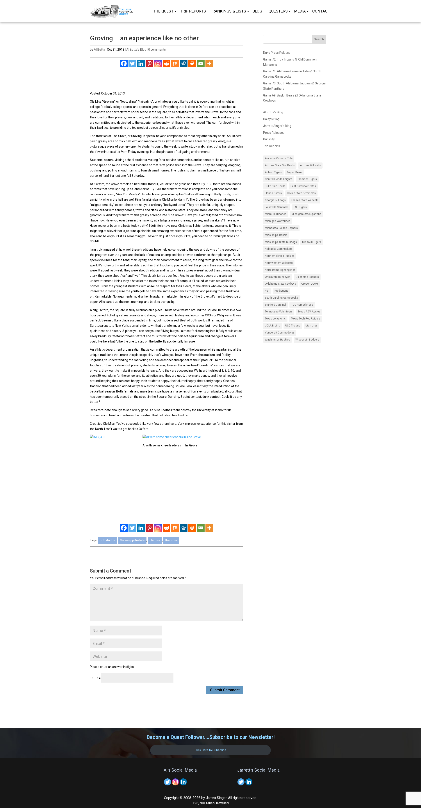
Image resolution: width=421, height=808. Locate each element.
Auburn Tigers (273, 172)
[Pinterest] (149, 63)
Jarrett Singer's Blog (277, 126)
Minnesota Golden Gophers (281, 228)
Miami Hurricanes (275, 214)
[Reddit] (166, 63)
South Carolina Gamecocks (281, 297)
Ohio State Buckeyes (277, 276)
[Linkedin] (141, 63)
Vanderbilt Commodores (279, 332)
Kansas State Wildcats (305, 200)
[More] (209, 63)
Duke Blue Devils (275, 186)
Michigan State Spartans (306, 214)
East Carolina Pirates (303, 186)
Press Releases (273, 132)
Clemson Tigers (307, 179)
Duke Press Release (277, 52)
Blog (257, 11)
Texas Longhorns (275, 318)
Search (319, 39)
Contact (321, 11)
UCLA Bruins (272, 325)
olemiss (155, 540)
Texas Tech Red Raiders (305, 318)
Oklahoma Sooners (307, 276)
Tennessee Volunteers (279, 311)
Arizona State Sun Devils (280, 165)
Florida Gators (273, 193)
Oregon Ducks (310, 283)
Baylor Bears (295, 172)
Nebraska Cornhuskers (279, 248)
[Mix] (175, 63)
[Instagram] (158, 63)
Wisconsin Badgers (307, 339)
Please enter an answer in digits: (112, 667)
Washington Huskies (277, 339)
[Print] (192, 63)
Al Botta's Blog (136, 49)
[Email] (201, 63)
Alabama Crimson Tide (279, 158)
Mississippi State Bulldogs (281, 242)
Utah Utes (311, 325)
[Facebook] (124, 63)
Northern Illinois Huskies (279, 255)
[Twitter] (132, 63)
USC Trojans (292, 325)
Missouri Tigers (311, 242)
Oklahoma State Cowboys (280, 283)
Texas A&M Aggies (309, 311)
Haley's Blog (271, 119)
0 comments (157, 49)
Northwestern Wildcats (279, 262)
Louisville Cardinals (277, 207)
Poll (267, 290)
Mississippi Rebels (132, 540)
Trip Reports (193, 11)
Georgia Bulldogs (275, 200)
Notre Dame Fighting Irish (280, 269)
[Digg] (183, 63)
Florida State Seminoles (301, 193)
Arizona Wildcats (310, 165)
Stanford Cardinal (275, 304)
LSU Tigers (300, 207)
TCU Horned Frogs (302, 304)
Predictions (281, 290)
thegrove (171, 540)
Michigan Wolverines (277, 221)
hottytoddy (107, 540)
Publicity (269, 139)
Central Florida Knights (278, 179)
